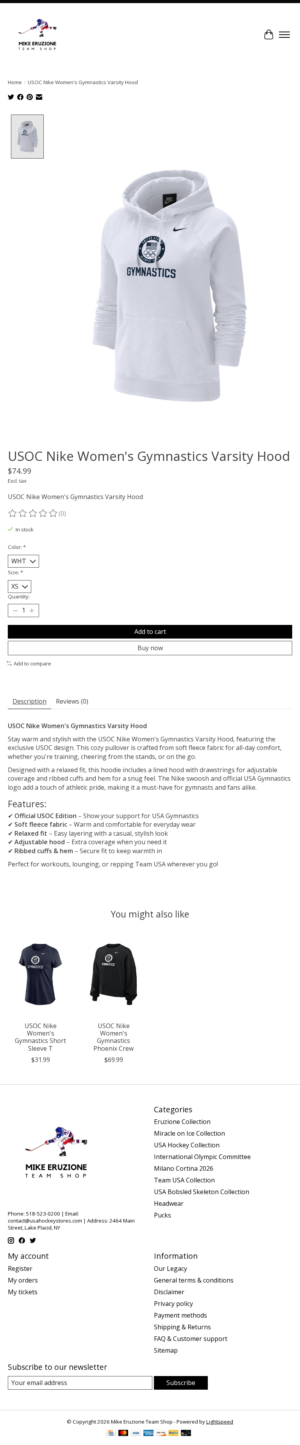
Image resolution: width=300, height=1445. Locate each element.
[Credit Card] (111, 1434)
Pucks (162, 1215)
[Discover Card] (161, 1434)
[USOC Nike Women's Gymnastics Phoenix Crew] (113, 974)
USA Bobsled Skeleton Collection (201, 1191)
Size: (15, 572)
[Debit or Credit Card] (186, 1434)
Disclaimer (169, 1292)
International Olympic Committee (202, 1156)
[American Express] (148, 1434)
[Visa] (136, 1434)
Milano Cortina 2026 (183, 1168)
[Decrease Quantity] (15, 610)
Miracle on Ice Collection (189, 1133)
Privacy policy (173, 1303)
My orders (23, 1280)
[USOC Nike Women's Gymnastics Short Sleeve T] (40, 974)
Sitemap (166, 1350)
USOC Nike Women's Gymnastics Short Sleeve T (40, 1037)
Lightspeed (219, 1421)
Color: (17, 546)
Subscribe (180, 1382)
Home (15, 82)
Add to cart (150, 631)
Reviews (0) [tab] (72, 701)
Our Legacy (170, 1268)
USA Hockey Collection (187, 1145)
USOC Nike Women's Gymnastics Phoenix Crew (113, 1037)
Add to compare (32, 663)
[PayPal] (173, 1434)
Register (20, 1268)
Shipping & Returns (182, 1327)
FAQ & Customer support (190, 1338)
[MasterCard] (123, 1434)
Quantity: (19, 596)
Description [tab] (29, 701)
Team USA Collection (184, 1180)
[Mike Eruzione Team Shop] (37, 34)
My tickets (23, 1292)
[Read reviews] (33, 513)
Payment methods (180, 1315)
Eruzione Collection (182, 1121)
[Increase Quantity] (32, 610)
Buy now (150, 648)
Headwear (169, 1203)
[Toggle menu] (284, 34)
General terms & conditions (194, 1280)
